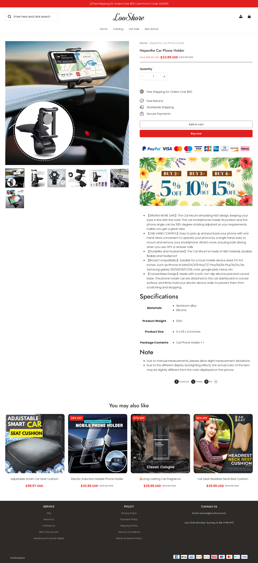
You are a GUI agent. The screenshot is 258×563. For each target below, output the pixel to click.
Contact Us (48, 525)
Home (103, 29)
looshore (21, 558)
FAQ (49, 513)
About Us (49, 519)
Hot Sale (134, 29)
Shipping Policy (129, 525)
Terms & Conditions (129, 532)
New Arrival (151, 29)
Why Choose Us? (48, 532)
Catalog (118, 29)
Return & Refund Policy (129, 538)
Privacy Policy (129, 513)
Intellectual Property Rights (49, 538)
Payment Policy (129, 519)
